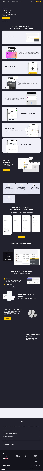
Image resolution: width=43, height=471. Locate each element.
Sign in (34, 1)
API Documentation (18, 457)
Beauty (25, 455)
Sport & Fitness (26, 458)
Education (26, 457)
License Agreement (36, 457)
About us (17, 455)
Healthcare (26, 456)
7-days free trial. (4, 20)
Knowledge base (18, 456)
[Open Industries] (19, 1)
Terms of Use (35, 455)
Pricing (16, 458)
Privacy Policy (35, 456)
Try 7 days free (38, 1)
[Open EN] (32, 1)
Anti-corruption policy (36, 458)
